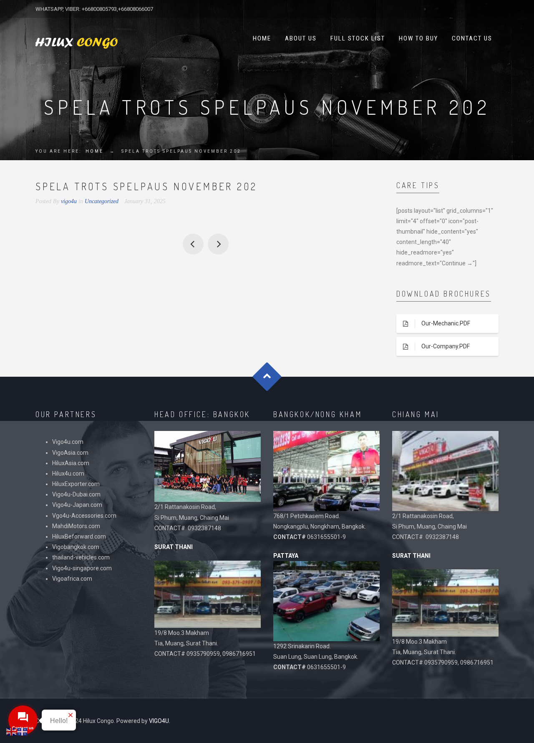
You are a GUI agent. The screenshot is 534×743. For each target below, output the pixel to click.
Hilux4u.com (68, 473)
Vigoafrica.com (72, 578)
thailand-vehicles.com (81, 557)
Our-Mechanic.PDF (445, 323)
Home (262, 38)
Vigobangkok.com (75, 547)
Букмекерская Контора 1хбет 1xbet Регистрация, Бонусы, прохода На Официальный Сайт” (193, 244)
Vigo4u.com (67, 441)
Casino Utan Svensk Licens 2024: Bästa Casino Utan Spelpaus (218, 244)
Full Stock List (357, 38)
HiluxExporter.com (76, 484)
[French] (22, 731)
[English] (11, 731)
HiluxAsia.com (70, 463)
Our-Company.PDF (445, 346)
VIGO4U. (159, 721)
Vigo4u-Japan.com (77, 504)
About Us (301, 38)
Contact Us (472, 38)
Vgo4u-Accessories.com (84, 515)
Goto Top (267, 376)
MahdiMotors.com (76, 526)
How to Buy (418, 38)
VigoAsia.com (70, 452)
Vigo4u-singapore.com (82, 568)
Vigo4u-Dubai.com (76, 494)
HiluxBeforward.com (79, 536)
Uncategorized (101, 201)
